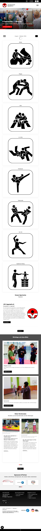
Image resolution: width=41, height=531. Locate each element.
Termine (29, 496)
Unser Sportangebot (19, 494)
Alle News (20, 330)
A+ (32, 1)
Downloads (30, 495)
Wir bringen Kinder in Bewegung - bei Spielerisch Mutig (17, 23)
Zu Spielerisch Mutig (6, 26)
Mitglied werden (7, 371)
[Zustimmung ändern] (2, 527)
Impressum (14, 508)
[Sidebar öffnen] (37, 1)
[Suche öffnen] (35, 1)
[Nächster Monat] (36, 36)
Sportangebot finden (7, 405)
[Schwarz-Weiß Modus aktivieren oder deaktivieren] (27, 1)
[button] (25, 9)
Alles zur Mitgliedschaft (32, 494)
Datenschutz (4, 509)
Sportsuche (18, 495)
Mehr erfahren (6, 322)
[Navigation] (37, 5)
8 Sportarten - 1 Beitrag (12, 21)
